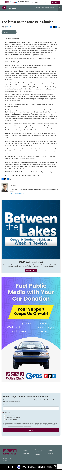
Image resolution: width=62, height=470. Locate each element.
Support (50, 450)
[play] (4, 8)
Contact (25, 450)
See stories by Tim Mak (17, 193)
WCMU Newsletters (11, 419)
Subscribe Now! (31, 270)
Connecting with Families (13, 417)
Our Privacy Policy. (27, 426)
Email (5, 405)
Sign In (37, 2)
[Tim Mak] (5, 187)
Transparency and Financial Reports (39, 450)
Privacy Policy (26, 453)
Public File (37, 454)
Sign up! (31, 430)
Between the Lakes (11, 415)
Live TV (46, 2)
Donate (56, 2)
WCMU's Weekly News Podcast (31, 262)
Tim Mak (8, 26)
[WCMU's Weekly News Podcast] (31, 229)
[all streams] (60, 8)
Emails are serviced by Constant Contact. (15, 426)
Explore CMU (51, 453)
